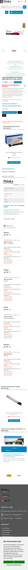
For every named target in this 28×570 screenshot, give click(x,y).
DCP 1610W (16, 209)
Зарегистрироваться (7, 530)
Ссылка (15, 184)
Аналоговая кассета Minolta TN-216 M (14, 412)
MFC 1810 (11, 213)
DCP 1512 (11, 209)
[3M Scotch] (19, 475)
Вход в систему (5, 528)
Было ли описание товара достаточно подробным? (12, 257)
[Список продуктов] (4, 115)
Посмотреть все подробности (9, 103)
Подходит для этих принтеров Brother (11, 105)
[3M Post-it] (9, 475)
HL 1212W (6, 213)
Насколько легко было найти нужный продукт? (12, 252)
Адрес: (15, 511)
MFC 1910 (17, 213)
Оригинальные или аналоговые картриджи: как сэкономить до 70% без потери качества (13, 455)
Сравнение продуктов (7, 536)
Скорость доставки (8, 261)
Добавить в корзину (10, 112)
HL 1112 (16, 211)
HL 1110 (11, 211)
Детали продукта (8, 169)
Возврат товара (5, 534)
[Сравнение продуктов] (20, 112)
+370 (18, 518)
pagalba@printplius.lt (17, 514)
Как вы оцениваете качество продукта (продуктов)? (12, 248)
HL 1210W (21, 211)
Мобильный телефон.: (12, 518)
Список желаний (6, 532)
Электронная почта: (13, 514)
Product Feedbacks (8, 171)
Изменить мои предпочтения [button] (14, 564)
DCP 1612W (6, 211)
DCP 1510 (6, 209)
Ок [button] (14, 562)
